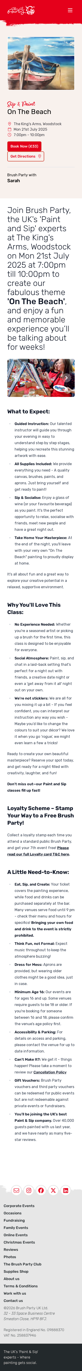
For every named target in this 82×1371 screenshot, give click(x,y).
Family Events (16, 1228)
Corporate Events (19, 1206)
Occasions (13, 1213)
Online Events (16, 1235)
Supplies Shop (16, 1271)
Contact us (13, 1300)
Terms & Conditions (21, 1286)
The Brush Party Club (22, 1264)
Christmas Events (19, 1242)
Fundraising (14, 1220)
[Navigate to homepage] (36, 10)
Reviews (11, 1249)
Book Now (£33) (24, 146)
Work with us (15, 1293)
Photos (10, 1257)
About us (12, 1279)
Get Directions (23, 156)
